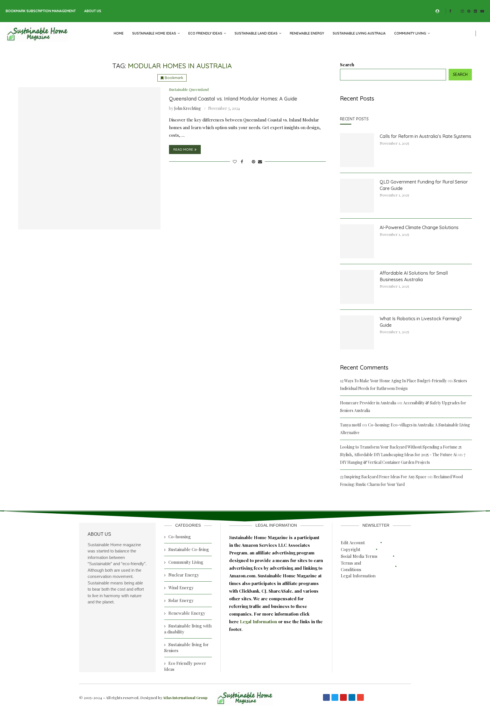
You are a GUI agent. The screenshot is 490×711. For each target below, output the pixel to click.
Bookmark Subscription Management (41, 11)
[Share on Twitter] (247, 161)
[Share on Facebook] (242, 161)
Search (347, 64)
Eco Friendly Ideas (205, 33)
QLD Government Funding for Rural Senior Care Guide (424, 185)
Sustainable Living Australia (359, 33)
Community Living (410, 33)
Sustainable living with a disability (188, 629)
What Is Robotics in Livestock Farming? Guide (421, 322)
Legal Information (259, 621)
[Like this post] (235, 161)
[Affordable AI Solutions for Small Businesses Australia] (357, 287)
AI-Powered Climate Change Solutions (419, 227)
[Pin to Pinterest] (253, 161)
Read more (183, 149)
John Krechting (187, 108)
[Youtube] (482, 11)
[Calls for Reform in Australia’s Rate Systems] (357, 150)
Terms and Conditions (351, 566)
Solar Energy (181, 600)
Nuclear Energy (183, 575)
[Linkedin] (475, 11)
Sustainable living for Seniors (186, 647)
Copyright (350, 549)
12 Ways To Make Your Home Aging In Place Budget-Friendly (393, 380)
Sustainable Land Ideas (256, 33)
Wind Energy (181, 587)
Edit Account (353, 542)
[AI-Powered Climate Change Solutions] (357, 241)
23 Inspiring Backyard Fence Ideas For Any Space (383, 476)
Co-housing (179, 536)
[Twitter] (456, 11)
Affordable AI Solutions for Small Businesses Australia (414, 276)
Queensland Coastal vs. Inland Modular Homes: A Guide (233, 98)
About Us (92, 11)
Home (119, 33)
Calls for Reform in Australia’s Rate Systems (425, 136)
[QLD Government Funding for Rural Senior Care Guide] (357, 196)
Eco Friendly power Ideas (185, 666)
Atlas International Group (185, 697)
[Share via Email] (260, 161)
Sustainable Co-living (188, 549)
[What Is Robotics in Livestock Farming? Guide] (357, 332)
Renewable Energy (307, 33)
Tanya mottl (350, 425)
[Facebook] (450, 11)
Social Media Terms (359, 556)
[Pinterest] (469, 11)
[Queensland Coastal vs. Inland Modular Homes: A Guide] (89, 158)
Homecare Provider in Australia (368, 402)
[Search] (481, 33)
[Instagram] (462, 11)
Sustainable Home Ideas (154, 33)
